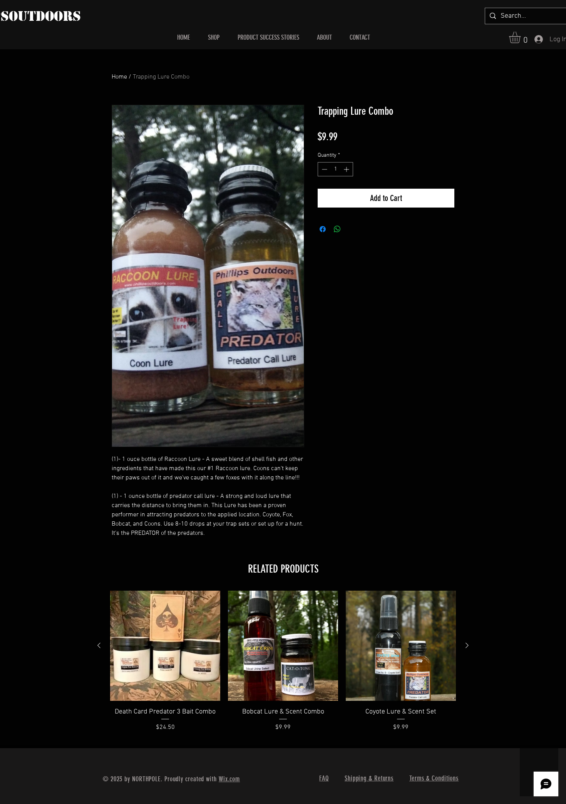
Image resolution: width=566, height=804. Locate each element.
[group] (283, 666)
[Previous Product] (99, 645)
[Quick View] (165, 646)
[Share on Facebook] (322, 229)
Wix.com (229, 779)
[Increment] (347, 169)
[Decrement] (323, 169)
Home (119, 77)
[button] (521, 37)
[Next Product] (467, 645)
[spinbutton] (335, 169)
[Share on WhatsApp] (337, 229)
